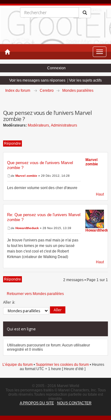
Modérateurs (38, 125)
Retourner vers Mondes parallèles (35, 294)
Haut (100, 194)
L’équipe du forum (17, 364)
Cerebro (47, 90)
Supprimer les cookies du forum (62, 364)
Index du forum (17, 90)
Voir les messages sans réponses (37, 80)
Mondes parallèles (77, 90)
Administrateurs (64, 125)
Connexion (56, 68)
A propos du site (37, 403)
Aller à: (9, 302)
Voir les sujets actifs (85, 80)
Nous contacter (74, 403)
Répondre (12, 143)
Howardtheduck (27, 228)
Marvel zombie (26, 175)
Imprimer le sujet (107, 99)
